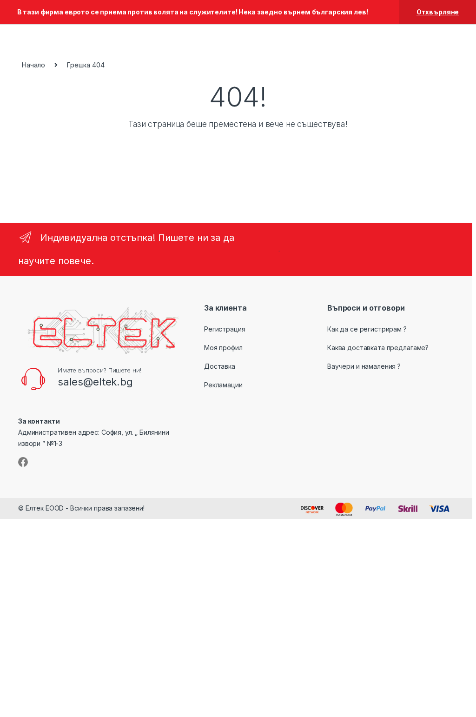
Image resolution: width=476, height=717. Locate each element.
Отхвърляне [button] (437, 12)
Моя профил (223, 348)
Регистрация (224, 329)
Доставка (219, 366)
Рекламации (223, 385)
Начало (33, 65)
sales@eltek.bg (95, 382)
